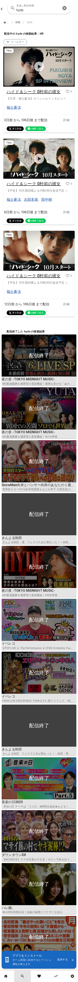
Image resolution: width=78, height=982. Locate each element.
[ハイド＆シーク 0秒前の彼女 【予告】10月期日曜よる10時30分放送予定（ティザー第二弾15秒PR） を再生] (39, 159)
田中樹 (46, 199)
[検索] (22, 976)
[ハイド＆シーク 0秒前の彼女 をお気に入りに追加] (68, 92)
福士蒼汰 (14, 107)
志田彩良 (31, 199)
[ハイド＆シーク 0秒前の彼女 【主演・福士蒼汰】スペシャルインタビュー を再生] (39, 67)
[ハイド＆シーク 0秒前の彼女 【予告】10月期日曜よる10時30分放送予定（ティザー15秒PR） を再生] (39, 251)
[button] (64, 8)
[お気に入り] (39, 976)
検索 (17, 22)
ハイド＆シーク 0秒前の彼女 (34, 91)
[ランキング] (55, 976)
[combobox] (39, 8)
